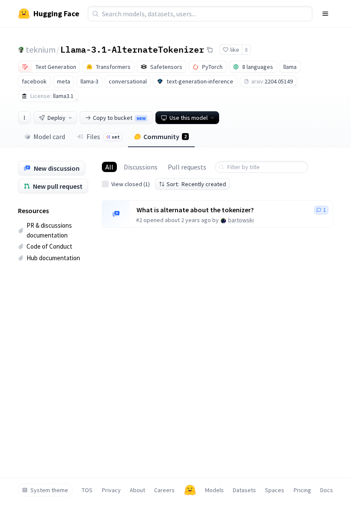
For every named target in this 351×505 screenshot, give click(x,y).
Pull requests (187, 167)
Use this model (189, 118)
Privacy (111, 490)
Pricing (302, 490)
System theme (49, 490)
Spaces (274, 490)
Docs (326, 490)
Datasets (244, 490)
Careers (164, 490)
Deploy (56, 118)
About (137, 490)
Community (165, 136)
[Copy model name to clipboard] (210, 50)
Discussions (141, 167)
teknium (41, 49)
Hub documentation (53, 258)
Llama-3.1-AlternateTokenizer (132, 49)
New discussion (57, 168)
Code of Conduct (49, 246)
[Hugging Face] (190, 490)
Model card (49, 136)
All (109, 167)
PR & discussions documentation (49, 230)
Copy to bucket (119, 118)
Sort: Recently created (196, 184)
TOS (87, 490)
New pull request (58, 186)
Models (214, 490)
